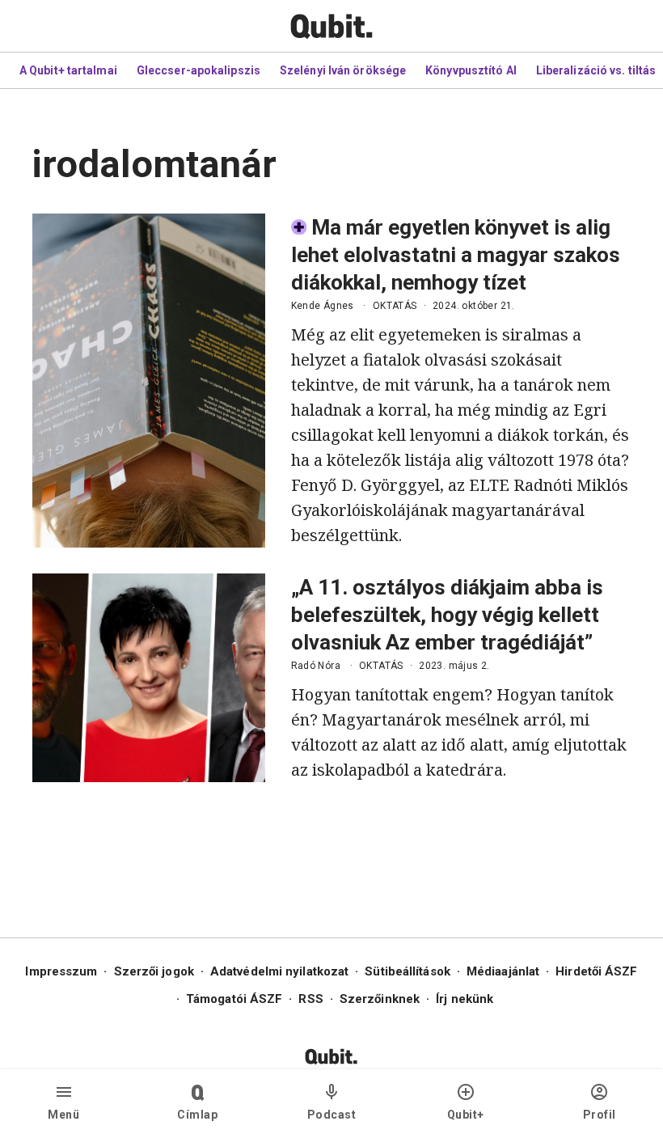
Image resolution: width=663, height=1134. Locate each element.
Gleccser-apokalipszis (198, 70)
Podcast (332, 1114)
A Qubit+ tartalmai (68, 70)
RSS (310, 999)
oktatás (395, 305)
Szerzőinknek (380, 999)
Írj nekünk (464, 999)
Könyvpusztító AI (471, 70)
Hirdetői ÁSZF (596, 971)
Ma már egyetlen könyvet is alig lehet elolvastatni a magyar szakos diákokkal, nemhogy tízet (455, 254)
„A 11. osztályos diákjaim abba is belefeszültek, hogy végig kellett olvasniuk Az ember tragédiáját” (447, 614)
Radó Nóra (316, 665)
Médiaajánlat (503, 971)
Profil (599, 1114)
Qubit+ (465, 1114)
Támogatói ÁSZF (234, 999)
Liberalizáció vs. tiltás (596, 70)
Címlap (197, 1114)
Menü (63, 1114)
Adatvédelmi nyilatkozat (279, 971)
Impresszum (61, 971)
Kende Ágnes (322, 305)
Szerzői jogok (154, 971)
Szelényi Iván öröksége (343, 70)
